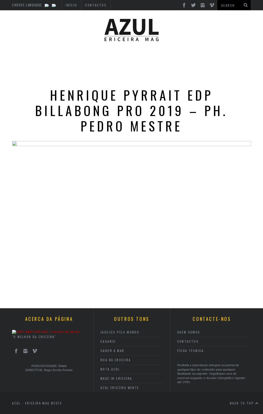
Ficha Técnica (190, 350)
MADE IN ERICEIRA (116, 378)
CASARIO (108, 341)
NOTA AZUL (110, 369)
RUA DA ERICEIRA (115, 360)
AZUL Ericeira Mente (119, 387)
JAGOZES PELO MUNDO (119, 332)
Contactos (188, 341)
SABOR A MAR (112, 350)
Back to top (242, 403)
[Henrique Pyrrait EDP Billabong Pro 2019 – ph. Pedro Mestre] (131, 144)
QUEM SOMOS (188, 332)
